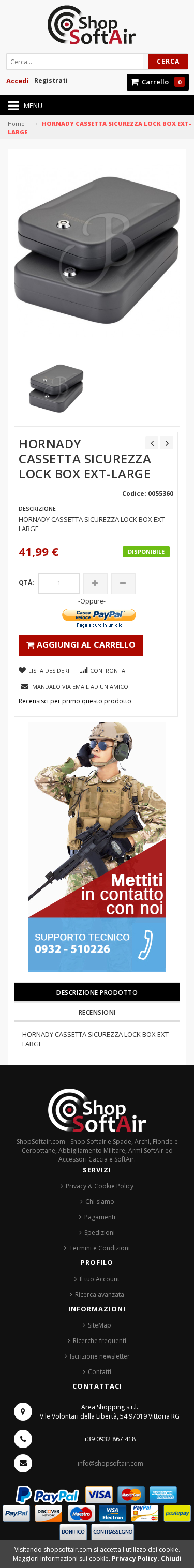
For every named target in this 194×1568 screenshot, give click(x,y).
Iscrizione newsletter (100, 1356)
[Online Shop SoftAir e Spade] (97, 28)
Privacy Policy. (136, 1558)
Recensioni (97, 1012)
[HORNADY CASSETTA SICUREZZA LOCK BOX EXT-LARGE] (56, 388)
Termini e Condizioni (99, 1248)
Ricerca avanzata (99, 1294)
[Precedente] (151, 442)
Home (16, 123)
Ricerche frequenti (99, 1340)
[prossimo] (166, 442)
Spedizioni (99, 1232)
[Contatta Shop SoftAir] (97, 845)
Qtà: (26, 582)
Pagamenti (99, 1217)
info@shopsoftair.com (110, 1463)
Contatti (99, 1371)
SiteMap (99, 1325)
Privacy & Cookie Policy (99, 1186)
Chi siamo (99, 1201)
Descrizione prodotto (97, 992)
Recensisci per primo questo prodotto (75, 701)
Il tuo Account (100, 1279)
